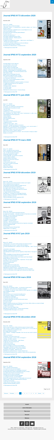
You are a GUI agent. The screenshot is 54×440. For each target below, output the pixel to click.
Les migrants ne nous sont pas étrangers (11, 368)
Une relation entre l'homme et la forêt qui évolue (13, 372)
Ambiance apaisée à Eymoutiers (10, 158)
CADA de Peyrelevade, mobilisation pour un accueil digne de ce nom (17, 29)
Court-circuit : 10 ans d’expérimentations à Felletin (13, 79)
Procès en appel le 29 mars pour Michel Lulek (12, 304)
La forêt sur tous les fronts (8, 380)
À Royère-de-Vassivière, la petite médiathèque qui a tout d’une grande (18, 268)
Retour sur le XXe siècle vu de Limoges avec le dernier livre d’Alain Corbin (18, 270)
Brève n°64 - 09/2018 (7, 366)
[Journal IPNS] (5, 2)
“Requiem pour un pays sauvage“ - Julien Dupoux (13, 340)
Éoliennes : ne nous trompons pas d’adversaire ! (13, 215)
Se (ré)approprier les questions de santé (11, 107)
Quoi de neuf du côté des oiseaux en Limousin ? (13, 255)
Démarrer (6, 393)
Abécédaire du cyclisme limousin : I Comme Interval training (15, 308)
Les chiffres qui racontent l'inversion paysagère (13, 375)
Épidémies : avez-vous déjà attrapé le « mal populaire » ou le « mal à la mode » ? (20, 126)
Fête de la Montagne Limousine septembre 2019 (13, 197)
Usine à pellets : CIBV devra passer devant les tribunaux (15, 379)
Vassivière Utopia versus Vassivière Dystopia (12, 68)
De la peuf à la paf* (7, 301)
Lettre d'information (27, 407)
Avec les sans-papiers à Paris (9, 31)
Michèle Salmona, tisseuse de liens (10, 258)
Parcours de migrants (7, 300)
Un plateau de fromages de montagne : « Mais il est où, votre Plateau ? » (18, 40)
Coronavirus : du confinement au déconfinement (13, 106)
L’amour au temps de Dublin (9, 344)
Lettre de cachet (6, 109)
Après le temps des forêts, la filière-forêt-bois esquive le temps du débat (18, 327)
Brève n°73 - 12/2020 (7, 24)
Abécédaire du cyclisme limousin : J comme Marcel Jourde (15, 267)
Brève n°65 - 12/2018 (7, 325)
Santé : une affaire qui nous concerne (11, 150)
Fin (43, 393)
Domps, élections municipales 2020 (10, 67)
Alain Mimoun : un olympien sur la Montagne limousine (14, 193)
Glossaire (27, 414)
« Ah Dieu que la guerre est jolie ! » (10, 41)
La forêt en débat (6, 164)
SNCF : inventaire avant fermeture (10, 367)
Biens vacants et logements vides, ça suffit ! (12, 75)
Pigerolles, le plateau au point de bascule (11, 250)
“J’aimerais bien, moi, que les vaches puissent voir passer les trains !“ (17, 243)
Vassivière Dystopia (7, 117)
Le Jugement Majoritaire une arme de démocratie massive (15, 299)
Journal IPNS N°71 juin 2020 (16, 95)
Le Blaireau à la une (7, 122)
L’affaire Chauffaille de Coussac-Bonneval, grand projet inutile (16, 254)
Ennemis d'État (6, 225)
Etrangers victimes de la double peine (11, 264)
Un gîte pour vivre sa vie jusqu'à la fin (11, 341)
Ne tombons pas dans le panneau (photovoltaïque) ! (14, 32)
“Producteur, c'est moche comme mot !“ (11, 336)
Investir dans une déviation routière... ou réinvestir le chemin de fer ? (17, 287)
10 (35, 393)
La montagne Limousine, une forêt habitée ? (12, 376)
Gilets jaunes (6, 292)
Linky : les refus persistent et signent (11, 152)
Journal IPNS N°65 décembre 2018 (19, 317)
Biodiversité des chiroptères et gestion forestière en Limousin (16, 82)
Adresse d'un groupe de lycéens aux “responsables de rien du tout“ (17, 378)
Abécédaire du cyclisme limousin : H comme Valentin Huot (15, 350)
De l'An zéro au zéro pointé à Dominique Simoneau (14, 212)
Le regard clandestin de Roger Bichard (11, 191)
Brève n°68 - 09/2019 (7, 211)
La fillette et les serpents (8, 305)
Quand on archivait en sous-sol (9, 195)
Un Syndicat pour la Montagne (9, 296)
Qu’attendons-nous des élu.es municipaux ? (12, 186)
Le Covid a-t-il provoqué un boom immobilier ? (13, 76)
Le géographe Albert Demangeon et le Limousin (13, 309)
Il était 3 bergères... (7, 115)
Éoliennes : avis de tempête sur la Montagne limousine (14, 70)
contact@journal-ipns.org (38, 427)
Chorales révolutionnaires (8, 262)
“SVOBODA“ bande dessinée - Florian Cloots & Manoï (14, 348)
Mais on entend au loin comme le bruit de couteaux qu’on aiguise (16, 182)
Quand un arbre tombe (8, 167)
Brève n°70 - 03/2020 (7, 148)
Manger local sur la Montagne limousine (11, 74)
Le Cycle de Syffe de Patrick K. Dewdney (11, 44)
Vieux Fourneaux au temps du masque (11, 25)
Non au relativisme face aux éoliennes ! (11, 184)
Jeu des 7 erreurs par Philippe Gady (10, 307)
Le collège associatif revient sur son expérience (13, 83)
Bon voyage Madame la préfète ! (10, 331)
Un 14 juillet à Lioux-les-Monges (10, 219)
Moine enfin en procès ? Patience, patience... (12, 130)
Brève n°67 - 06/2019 (7, 242)
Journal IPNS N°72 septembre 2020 (19, 55)
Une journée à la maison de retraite (10, 297)
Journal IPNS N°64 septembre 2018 (19, 357)
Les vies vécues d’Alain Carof (9, 162)
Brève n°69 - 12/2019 (7, 181)
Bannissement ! (6, 263)
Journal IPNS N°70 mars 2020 (17, 140)
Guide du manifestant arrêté (9, 224)
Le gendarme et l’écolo (8, 110)
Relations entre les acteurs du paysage (11, 374)
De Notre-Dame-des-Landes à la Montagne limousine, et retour (16, 371)
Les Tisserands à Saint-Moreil (9, 78)
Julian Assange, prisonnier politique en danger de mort (14, 185)
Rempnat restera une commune (10, 66)
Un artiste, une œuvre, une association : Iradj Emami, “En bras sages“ (17, 259)
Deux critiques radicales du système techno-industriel (14, 346)
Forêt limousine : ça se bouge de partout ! (12, 111)
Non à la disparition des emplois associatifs (12, 151)
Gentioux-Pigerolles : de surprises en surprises (13, 155)
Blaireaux (27, 418)
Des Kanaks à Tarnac (7, 39)
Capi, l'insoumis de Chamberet (9, 190)
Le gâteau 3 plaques (7, 84)
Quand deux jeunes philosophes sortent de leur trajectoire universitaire (18, 223)
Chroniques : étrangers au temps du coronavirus (13, 125)
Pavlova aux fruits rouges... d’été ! (10, 123)
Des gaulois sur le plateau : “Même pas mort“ (12, 349)
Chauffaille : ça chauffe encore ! (10, 220)
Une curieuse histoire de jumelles (10, 121)
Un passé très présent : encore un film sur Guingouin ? (14, 337)
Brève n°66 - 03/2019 (7, 286)
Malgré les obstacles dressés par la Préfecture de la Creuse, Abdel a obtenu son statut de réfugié (23, 303)
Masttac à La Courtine (8, 132)
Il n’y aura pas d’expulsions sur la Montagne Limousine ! (15, 370)
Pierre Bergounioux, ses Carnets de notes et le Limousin (15, 189)
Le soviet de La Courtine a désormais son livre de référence (15, 42)
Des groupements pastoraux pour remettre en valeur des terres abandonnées (19, 352)
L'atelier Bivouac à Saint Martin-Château (11, 382)
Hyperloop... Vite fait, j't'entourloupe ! (11, 221)
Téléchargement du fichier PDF (10, 47)
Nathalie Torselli (6, 160)
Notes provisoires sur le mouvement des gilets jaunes (14, 294)
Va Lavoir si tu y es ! (7, 33)
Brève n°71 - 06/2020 (7, 103)
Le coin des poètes (7, 88)
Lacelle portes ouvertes (8, 342)
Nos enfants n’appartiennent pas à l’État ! (11, 36)
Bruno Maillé (5, 119)
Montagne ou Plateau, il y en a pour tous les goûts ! (14, 128)
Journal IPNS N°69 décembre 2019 (19, 172)
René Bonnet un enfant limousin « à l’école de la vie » (14, 45)
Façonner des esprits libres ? (9, 35)
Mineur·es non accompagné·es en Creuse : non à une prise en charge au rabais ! (20, 131)
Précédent (12, 393)
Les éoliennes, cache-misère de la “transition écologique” (15, 288)
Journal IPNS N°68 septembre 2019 (19, 202)
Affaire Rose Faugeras (8, 166)
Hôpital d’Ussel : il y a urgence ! (9, 228)
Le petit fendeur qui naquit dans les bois (11, 266)
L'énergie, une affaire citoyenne (9, 339)
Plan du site (27, 411)
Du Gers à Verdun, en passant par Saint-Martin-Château (15, 194)
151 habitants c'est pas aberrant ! (10, 216)
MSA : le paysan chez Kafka (9, 105)
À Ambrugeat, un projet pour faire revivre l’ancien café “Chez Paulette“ (18, 256)
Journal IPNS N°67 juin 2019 (16, 233)
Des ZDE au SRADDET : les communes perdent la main (15, 71)
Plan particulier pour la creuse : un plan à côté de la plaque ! (15, 245)
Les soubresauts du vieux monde (10, 64)
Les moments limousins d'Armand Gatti (11, 227)
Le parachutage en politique (9, 156)
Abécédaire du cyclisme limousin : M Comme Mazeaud (14, 127)
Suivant (39, 393)
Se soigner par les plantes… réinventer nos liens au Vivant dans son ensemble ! (20, 213)
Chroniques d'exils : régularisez (9, 85)
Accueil (27, 404)
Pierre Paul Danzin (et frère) (9, 118)
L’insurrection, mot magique (9, 249)
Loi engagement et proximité (9, 217)
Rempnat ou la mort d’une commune (11, 159)
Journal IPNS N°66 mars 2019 (17, 277)
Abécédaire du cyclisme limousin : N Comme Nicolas (14, 89)
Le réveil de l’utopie (7, 87)
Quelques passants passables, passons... (12, 383)
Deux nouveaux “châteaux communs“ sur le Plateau (14, 295)
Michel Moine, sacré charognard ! (10, 260)
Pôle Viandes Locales (7, 72)
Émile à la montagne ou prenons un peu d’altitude (13, 345)
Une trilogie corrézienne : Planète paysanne (12, 37)
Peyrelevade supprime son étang (10, 154)
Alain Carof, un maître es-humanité (10, 163)
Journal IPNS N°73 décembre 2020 (19, 15)
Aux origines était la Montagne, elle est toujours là (13, 188)
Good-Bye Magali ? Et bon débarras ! (11, 63)
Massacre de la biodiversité (9, 80)
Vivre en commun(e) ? (8, 335)
